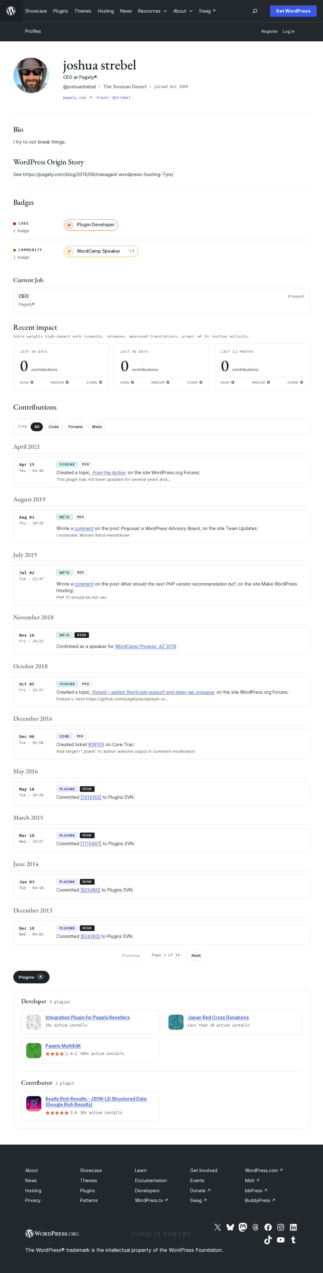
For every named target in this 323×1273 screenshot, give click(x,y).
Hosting (33, 1190)
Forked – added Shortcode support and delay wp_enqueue (153, 692)
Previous (131, 955)
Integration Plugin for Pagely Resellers (87, 1017)
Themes (88, 1180)
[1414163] (90, 797)
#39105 (96, 744)
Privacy (33, 1200)
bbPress (256, 1190)
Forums (75, 426)
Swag (198, 1200)
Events (197, 1180)
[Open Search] (255, 11)
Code (54, 426)
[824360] (90, 936)
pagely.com (75, 98)
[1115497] (91, 843)
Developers (147, 1190)
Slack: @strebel (114, 98)
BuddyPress (260, 1200)
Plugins (30, 977)
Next (196, 955)
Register (269, 31)
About (31, 1170)
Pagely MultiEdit (63, 1045)
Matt (252, 1180)
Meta (97, 426)
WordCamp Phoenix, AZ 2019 (145, 646)
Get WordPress (293, 11)
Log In (289, 31)
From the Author (108, 472)
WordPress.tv (151, 1200)
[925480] (90, 890)
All (36, 426)
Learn (141, 1170)
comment (84, 528)
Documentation (151, 1180)
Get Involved (203, 1170)
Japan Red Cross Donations (218, 1017)
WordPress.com (264, 1170)
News (31, 1180)
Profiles (33, 31)
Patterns (89, 1200)
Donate (200, 1190)
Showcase (91, 1170)
